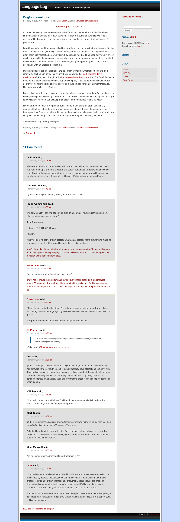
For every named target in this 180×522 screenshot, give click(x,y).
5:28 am (47, 161)
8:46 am (47, 302)
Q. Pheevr (32, 330)
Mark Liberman (63, 21)
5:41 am (47, 189)
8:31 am (47, 268)
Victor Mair (33, 265)
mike (29, 465)
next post (76, 26)
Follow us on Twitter (131, 17)
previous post (63, 26)
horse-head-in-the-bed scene (75, 77)
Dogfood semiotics (36, 17)
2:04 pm (47, 469)
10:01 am (48, 333)
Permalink (30, 133)
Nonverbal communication (87, 21)
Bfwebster (33, 299)
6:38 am (47, 207)
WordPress (128, 80)
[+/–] (133, 37)
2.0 (126, 73)
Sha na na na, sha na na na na (54, 347)
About (67, 8)
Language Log (34, 6)
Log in (125, 70)
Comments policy (81, 8)
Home (57, 8)
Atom (125, 77)
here (147, 43)
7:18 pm (47, 394)
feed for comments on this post (38, 509)
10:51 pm (48, 450)
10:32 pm (48, 416)
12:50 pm (48, 360)
